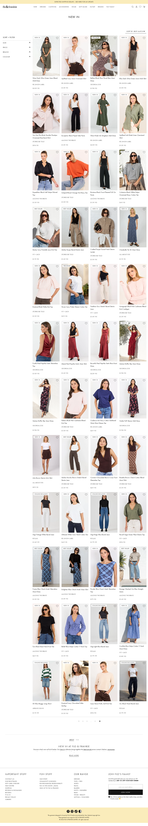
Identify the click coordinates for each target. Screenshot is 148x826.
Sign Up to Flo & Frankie (49, 788)
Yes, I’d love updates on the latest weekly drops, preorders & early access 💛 (126, 798)
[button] (17, 42)
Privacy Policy (10, 797)
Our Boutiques (11, 781)
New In (62, 749)
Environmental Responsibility (51, 783)
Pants (76, 786)
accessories (111, 749)
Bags (76, 793)
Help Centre (9, 786)
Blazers (77, 788)
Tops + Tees (78, 781)
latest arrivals (87, 749)
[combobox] (135, 31)
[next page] (99, 721)
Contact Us (9, 779)
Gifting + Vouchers (81, 797)
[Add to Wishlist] (57, 38)
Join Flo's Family (119, 774)
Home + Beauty (79, 795)
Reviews (8, 793)
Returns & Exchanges (13, 790)
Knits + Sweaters (80, 790)
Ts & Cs (8, 795)
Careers (8, 799)
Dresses (77, 779)
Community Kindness (48, 781)
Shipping (8, 788)
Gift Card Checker (12, 783)
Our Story (44, 779)
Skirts (76, 783)
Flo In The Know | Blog (49, 786)
